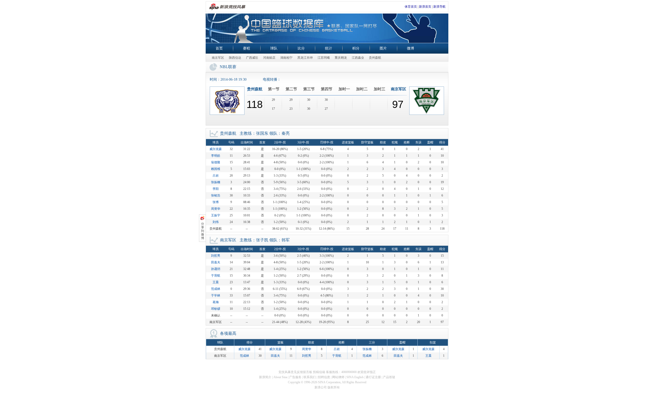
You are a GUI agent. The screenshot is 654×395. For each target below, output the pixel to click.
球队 (273, 48)
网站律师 (338, 377)
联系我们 (309, 377)
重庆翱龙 (341, 57)
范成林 (215, 289)
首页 (219, 48)
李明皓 (215, 155)
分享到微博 (202, 231)
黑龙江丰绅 (305, 57)
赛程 (246, 48)
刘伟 (216, 222)
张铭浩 (215, 195)
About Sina (280, 377)
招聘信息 (324, 377)
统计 (328, 48)
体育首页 (411, 6)
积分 (355, 48)
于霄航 (215, 275)
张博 (216, 202)
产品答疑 (389, 377)
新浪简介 (265, 377)
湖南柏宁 (286, 57)
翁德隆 (215, 162)
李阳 (216, 189)
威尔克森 (215, 149)
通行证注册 (373, 377)
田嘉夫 (215, 262)
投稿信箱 (319, 372)
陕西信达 (235, 57)
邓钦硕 (215, 309)
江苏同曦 (324, 57)
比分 (301, 48)
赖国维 (215, 169)
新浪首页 (425, 6)
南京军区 (218, 57)
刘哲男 (215, 255)
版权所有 (334, 387)
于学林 (215, 295)
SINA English (355, 377)
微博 (410, 48)
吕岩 (216, 175)
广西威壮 (252, 57)
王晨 (216, 282)
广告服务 (295, 377)
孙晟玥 (215, 269)
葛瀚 (216, 302)
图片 (383, 48)
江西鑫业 (358, 57)
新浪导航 (439, 6)
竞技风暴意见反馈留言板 (295, 372)
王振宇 (215, 215)
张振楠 (215, 182)
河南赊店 (269, 57)
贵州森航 (375, 57)
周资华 (215, 209)
